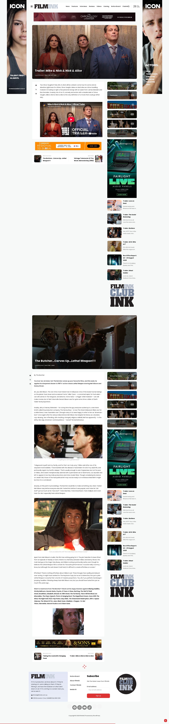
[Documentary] (122, 86)
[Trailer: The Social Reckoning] (114, 219)
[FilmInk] (46, 6)
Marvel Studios (52, 604)
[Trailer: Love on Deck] (114, 205)
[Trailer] (122, 133)
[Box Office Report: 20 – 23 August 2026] (114, 259)
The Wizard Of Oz (47, 601)
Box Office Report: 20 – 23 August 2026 (130, 258)
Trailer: (129, 228)
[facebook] (36, 85)
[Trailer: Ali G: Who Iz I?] (114, 246)
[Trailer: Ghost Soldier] (114, 274)
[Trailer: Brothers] (114, 232)
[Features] (122, 95)
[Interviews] (122, 114)
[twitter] (36, 89)
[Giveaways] (122, 105)
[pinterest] (36, 93)
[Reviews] (122, 124)
